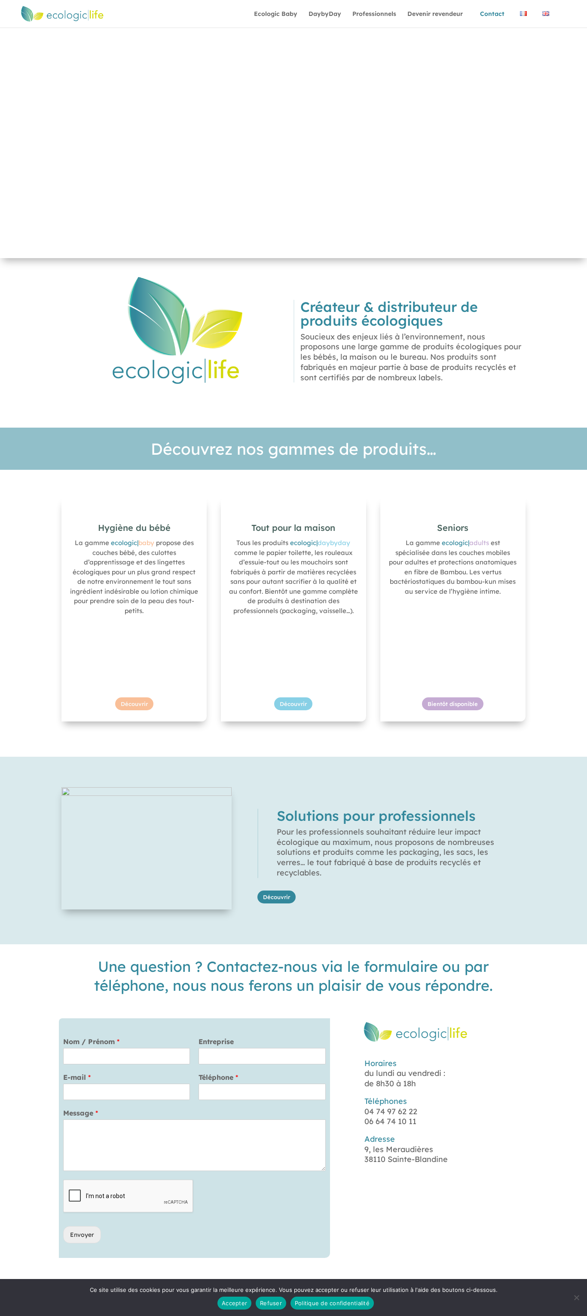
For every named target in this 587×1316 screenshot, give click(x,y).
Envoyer (82, 1235)
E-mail (77, 1077)
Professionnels (374, 14)
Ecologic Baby (275, 14)
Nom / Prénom (91, 1041)
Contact (492, 14)
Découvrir (134, 703)
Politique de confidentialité (332, 1303)
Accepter (234, 1303)
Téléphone (218, 1077)
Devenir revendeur (435, 14)
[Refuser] (576, 1297)
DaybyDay (325, 14)
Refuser (271, 1303)
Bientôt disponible (453, 703)
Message (80, 1113)
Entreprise (216, 1041)
